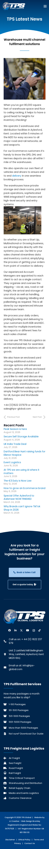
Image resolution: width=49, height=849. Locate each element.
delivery (16, 175)
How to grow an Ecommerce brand (24, 488)
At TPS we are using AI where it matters (21, 471)
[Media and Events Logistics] (6, 793)
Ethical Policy (24, 839)
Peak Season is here (15, 429)
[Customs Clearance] (6, 798)
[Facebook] (9, 630)
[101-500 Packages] (6, 710)
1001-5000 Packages (20, 721)
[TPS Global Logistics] (13, 6)
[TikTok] (39, 630)
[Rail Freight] (6, 773)
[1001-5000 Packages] (6, 722)
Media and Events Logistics (24, 793)
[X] (21, 630)
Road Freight (16, 768)
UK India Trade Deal (15, 444)
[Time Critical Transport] (6, 778)
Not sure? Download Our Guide (26, 733)
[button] (45, 6)
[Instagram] (34, 630)
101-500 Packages (19, 710)
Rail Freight (15, 773)
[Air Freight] (6, 758)
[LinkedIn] (15, 630)
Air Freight (14, 758)
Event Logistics (12, 462)
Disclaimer (10, 839)
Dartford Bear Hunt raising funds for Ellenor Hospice (24, 453)
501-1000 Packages (19, 716)
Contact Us (29, 843)
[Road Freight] (6, 768)
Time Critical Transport (22, 778)
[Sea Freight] (6, 763)
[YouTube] (27, 630)
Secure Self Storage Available (21, 436)
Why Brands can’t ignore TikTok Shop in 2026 (22, 508)
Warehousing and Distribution (25, 783)
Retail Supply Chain (19, 788)
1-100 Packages (17, 704)
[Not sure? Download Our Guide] (6, 733)
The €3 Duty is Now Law (18, 480)
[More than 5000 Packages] (6, 728)
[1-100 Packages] (6, 704)
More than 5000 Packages (23, 727)
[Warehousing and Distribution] (6, 783)
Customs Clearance (20, 798)
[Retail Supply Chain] (6, 788)
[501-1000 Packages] (6, 716)
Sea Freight (15, 763)
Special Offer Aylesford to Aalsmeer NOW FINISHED (19, 497)
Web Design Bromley (30, 821)
